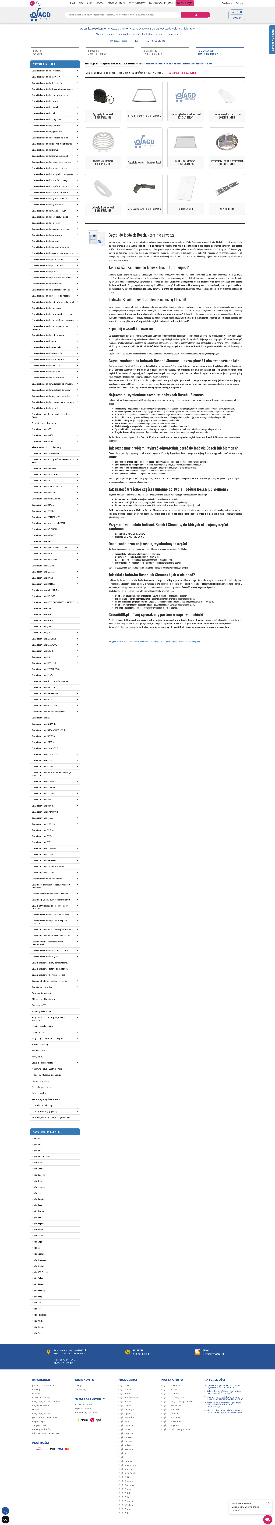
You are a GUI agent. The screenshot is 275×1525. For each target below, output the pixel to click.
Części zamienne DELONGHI (44, 529)
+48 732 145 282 (157, 41)
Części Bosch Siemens (41, 1156)
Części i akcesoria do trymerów (46, 371)
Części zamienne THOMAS (43, 830)
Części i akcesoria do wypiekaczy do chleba (51, 396)
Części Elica (36, 1193)
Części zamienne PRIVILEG (43, 787)
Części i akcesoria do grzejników (46, 119)
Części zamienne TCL (41, 842)
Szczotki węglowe (40, 1093)
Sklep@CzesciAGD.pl (213, 1353)
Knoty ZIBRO (37, 1056)
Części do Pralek (169, 1389)
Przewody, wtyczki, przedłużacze (46, 1075)
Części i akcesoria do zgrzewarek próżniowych (53, 402)
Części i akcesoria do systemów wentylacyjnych (53, 302)
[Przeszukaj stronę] (195, 15)
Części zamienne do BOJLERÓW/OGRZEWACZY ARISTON (53, 461)
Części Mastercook (39, 1260)
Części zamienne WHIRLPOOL (45, 860)
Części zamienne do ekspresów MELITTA (50, 681)
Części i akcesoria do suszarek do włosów (51, 295)
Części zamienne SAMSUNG (44, 793)
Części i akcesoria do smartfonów (47, 283)
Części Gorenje (38, 1199)
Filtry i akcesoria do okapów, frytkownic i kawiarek (50, 1019)
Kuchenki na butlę (40, 1044)
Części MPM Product (40, 1272)
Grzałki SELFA (38, 1032)
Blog (81, 3)
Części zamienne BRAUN (43, 505)
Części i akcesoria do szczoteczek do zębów (52, 314)
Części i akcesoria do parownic (46, 241)
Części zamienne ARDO (42, 441)
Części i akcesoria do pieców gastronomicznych (53, 253)
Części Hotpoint (38, 1223)
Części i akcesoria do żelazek (45, 408)
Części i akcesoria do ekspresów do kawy (50, 914)
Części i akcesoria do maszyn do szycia (49, 168)
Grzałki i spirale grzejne (42, 1026)
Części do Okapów (170, 1413)
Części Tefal (37, 1302)
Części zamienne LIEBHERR (44, 663)
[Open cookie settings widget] (5, 1519)
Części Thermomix (39, 1314)
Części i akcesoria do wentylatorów (48, 377)
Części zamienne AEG (41, 429)
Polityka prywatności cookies (46, 1401)
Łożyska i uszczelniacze (42, 1062)
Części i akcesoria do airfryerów (46, 70)
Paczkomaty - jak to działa (87, 1412)
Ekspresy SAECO (39, 1005)
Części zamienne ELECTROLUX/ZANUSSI (49, 547)
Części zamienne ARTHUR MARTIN (47, 453)
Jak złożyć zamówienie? (43, 1385)
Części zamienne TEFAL (42, 818)
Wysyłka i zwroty (137, 3)
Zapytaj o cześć (120, 41)
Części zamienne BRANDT (43, 492)
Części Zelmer (37, 1333)
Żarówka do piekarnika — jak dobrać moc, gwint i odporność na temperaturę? (224, 1404)
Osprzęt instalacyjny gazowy (44, 1111)
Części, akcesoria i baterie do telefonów (50, 968)
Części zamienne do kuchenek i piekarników (51, 929)
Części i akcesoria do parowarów (47, 235)
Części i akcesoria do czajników (46, 76)
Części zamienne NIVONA (43, 736)
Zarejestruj (227, 3)
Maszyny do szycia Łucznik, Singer (47, 1069)
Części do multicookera (42, 987)
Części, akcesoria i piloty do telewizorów (50, 962)
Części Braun (37, 1162)
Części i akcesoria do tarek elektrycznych (50, 347)
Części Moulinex (38, 1266)
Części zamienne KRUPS (42, 651)
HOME (72, 3)
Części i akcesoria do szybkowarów (48, 335)
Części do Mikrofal (170, 1409)
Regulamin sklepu (40, 1405)
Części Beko (37, 1150)
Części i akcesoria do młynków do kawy (49, 180)
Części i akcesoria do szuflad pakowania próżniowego (50, 327)
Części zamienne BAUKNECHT (45, 474)
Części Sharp (37, 1296)
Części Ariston (37, 1144)
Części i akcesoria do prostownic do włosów (52, 277)
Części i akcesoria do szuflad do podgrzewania (53, 320)
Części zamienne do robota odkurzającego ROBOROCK (51, 774)
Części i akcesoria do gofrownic (46, 101)
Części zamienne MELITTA (43, 687)
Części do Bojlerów (170, 1425)
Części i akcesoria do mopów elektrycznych (51, 186)
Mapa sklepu (38, 1421)
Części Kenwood (38, 1235)
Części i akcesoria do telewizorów (47, 353)
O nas (89, 3)
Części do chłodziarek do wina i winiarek (50, 893)
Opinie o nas (38, 1393)
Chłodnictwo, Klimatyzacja (43, 999)
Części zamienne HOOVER (43, 596)
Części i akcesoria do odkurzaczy (47, 878)
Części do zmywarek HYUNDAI (45, 590)
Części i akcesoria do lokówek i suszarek (50, 156)
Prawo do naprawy (41, 1397)
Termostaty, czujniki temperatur (46, 1099)
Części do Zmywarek (171, 1421)
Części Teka (36, 1308)
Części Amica (37, 1138)
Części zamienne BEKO (42, 480)
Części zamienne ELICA (42, 553)
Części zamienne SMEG (42, 799)
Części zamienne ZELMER (43, 872)
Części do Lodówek (170, 1393)
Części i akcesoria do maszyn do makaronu (51, 162)
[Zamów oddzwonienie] (5, 1511)
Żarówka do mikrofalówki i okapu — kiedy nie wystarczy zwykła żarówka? (225, 1398)
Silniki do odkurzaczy (41, 1087)
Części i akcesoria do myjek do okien (48, 204)
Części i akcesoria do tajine (44, 341)
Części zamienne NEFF (42, 717)
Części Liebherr (38, 1253)
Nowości (100, 3)
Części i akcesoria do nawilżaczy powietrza (51, 217)
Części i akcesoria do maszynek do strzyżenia (52, 174)
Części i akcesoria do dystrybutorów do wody (52, 89)
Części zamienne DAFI (42, 541)
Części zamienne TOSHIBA (44, 824)
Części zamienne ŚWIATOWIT (45, 812)
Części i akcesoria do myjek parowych (49, 210)
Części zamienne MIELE (42, 699)
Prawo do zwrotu (116, 3)
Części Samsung (38, 1290)
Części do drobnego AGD (173, 1397)
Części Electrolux (38, 1187)
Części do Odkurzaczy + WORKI (176, 1429)
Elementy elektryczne (41, 1011)
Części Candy (37, 1168)
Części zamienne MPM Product (45, 693)
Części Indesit (37, 1229)
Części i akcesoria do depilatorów (47, 83)
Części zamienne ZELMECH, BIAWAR (48, 866)
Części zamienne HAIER (42, 578)
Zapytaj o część (184, 3)
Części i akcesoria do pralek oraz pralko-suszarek (50, 922)
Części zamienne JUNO (42, 626)
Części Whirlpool (38, 1320)
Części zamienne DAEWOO (44, 535)
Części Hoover (37, 1217)
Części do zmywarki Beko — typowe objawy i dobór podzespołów (224, 1386)
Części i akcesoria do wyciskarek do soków (51, 390)
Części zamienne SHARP (42, 805)
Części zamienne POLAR (42, 766)
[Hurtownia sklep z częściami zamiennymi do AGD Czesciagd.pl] (40, 14)
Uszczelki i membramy (42, 1105)
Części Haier (37, 1205)
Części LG (36, 1247)
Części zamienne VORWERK (44, 848)
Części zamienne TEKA (42, 836)
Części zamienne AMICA (42, 435)
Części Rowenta (38, 1284)
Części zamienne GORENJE (43, 571)
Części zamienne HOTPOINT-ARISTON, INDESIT (53, 602)
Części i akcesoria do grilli (43, 113)
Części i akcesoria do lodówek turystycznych (52, 143)
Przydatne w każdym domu (44, 423)
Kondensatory (38, 1050)
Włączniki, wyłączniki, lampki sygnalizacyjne (51, 1117)
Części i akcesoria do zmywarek (46, 956)
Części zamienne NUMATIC (44, 724)
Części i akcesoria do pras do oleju (47, 265)
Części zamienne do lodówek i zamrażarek (51, 935)
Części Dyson (37, 1180)
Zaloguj (239, 3)
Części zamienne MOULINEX (44, 705)
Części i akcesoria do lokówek (45, 150)
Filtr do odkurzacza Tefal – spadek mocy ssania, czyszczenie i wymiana (224, 1411)
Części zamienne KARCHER (44, 638)
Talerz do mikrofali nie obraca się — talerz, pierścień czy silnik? (224, 1392)
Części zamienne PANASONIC (45, 748)
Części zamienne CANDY (43, 511)
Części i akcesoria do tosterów (46, 365)
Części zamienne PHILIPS (43, 760)
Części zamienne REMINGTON (45, 754)
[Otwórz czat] (267, 1519)
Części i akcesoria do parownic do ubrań (50, 247)
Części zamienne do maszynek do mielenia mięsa (51, 415)
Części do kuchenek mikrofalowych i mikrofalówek (48, 943)
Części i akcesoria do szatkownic (46, 308)
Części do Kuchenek (170, 1385)
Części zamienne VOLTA (42, 854)
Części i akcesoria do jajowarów (46, 125)
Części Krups (37, 1241)
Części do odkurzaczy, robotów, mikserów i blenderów (51, 886)
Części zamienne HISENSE (43, 584)
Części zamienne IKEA (41, 614)
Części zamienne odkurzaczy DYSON (48, 523)
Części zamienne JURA (42, 632)
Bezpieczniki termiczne (42, 993)
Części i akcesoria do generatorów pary (50, 95)
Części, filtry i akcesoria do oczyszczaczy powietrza (50, 907)
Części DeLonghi (38, 1174)
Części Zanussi (38, 1326)
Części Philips (37, 1278)
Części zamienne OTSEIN (43, 742)
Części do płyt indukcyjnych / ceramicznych (51, 899)
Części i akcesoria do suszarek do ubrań (50, 950)
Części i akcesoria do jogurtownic (47, 131)
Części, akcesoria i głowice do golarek (49, 975)
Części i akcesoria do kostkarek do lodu (50, 137)
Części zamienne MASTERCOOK (46, 669)
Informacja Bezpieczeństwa (45, 1433)
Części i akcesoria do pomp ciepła (47, 259)
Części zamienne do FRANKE (44, 559)
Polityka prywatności (42, 1413)
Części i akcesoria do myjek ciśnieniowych (51, 198)
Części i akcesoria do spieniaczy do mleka (51, 289)
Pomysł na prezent (40, 1081)
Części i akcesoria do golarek (45, 107)
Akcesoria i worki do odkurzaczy (46, 447)
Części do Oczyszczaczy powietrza (177, 1401)
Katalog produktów (41, 1429)
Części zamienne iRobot (42, 620)
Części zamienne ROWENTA (44, 781)
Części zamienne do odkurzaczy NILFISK (50, 711)
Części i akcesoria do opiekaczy (46, 223)
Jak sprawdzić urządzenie (161, 3)
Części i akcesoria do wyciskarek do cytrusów (52, 384)
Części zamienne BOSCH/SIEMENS (47, 486)
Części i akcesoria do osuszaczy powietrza (51, 229)
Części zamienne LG (41, 657)
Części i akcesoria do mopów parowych (50, 192)
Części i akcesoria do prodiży (45, 271)
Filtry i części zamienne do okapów (47, 1038)
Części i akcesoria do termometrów (48, 359)
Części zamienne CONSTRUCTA (46, 517)
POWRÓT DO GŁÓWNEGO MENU (46, 1131)
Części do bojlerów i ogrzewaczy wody (49, 981)
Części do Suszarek (170, 1417)
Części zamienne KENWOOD (44, 644)
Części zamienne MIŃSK (42, 675)
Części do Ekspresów (171, 1405)
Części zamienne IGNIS (42, 608)
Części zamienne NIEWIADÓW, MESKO (49, 730)
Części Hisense (38, 1211)
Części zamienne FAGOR (43, 565)
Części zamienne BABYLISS (44, 468)
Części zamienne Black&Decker (46, 498)
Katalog (36, 1389)
